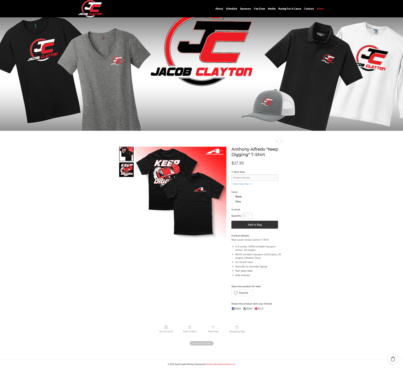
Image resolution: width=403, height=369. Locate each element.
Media (271, 8)
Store (320, 8)
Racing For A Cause (289, 8)
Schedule (231, 8)
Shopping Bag (237, 331)
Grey (238, 201)
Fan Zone (259, 8)
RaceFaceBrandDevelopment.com (220, 364)
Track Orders (190, 331)
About (219, 8)
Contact (309, 8)
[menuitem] (277, 141)
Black (239, 196)
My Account (166, 331)
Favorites (213, 331)
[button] (242, 293)
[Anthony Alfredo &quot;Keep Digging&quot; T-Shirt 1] (126, 169)
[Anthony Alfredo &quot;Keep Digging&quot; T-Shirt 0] (126, 154)
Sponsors (245, 8)
